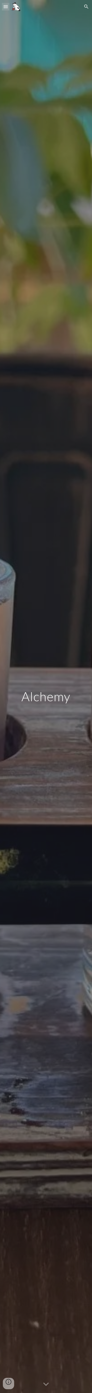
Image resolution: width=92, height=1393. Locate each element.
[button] (5, 6)
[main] (46, 696)
